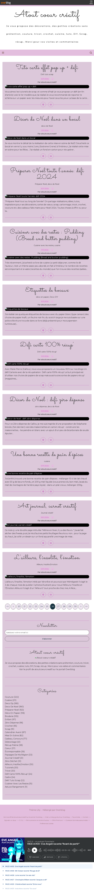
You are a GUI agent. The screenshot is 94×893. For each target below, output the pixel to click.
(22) (15, 780)
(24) (18, 774)
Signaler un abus (10, 820)
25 (47, 606)
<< (7, 606)
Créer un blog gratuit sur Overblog (57, 817)
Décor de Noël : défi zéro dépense (47, 399)
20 (19, 606)
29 (69, 606)
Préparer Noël (41, 184)
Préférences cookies (46, 823)
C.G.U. (21, 820)
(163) (14, 710)
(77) (16, 739)
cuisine (57, 245)
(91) (9, 729)
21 (24, 606)
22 (30, 606)
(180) (14, 706)
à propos (64, 857)
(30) (19, 764)
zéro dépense (41, 406)
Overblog (60, 810)
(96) (14, 723)
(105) (11, 716)
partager (50, 857)
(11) (16, 787)
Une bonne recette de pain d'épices (47, 454)
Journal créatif (47, 513)
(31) (14, 758)
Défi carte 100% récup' (47, 345)
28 (64, 606)
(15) (18, 783)
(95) (11, 726)
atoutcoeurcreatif (43, 669)
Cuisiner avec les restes (44, 245)
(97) (10, 719)
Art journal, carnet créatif (47, 506)
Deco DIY (54, 297)
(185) (12, 703)
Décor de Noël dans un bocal (47, 119)
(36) (15, 751)
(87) (15, 732)
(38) (14, 745)
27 (58, 606)
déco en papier (42, 297)
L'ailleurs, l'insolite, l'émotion (47, 557)
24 (41, 606)
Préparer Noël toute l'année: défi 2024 (47, 174)
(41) (12, 742)
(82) (14, 735)
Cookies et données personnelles (76, 820)
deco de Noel (47, 126)
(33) (18, 755)
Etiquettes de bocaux (47, 290)
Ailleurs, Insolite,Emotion (47, 564)
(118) (15, 713)
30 (75, 606)
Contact (85, 817)
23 (36, 606)
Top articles (76, 817)
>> (86, 606)
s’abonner (35, 857)
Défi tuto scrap (47, 74)
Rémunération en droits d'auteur (37, 820)
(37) (10, 748)
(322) (12, 697)
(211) (10, 700)
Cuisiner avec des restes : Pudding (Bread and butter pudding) (47, 235)
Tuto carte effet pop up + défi (47, 67)
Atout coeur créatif (47, 15)
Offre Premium (57, 820)
